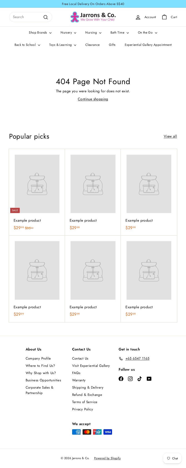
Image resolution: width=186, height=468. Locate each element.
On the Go (146, 32)
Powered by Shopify (107, 458)
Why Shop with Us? (41, 372)
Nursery (67, 32)
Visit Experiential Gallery (91, 365)
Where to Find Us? (40, 365)
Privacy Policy (82, 409)
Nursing (91, 32)
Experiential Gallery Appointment (148, 44)
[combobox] (30, 17)
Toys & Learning (61, 44)
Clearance (92, 44)
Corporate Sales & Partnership (40, 390)
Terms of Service (85, 401)
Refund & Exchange (87, 394)
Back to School (26, 44)
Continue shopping (93, 99)
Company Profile (38, 358)
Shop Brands (38, 32)
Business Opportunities (43, 380)
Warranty (79, 380)
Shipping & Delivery (88, 387)
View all (170, 136)
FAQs (76, 372)
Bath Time (117, 32)
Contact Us (80, 358)
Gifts (112, 44)
